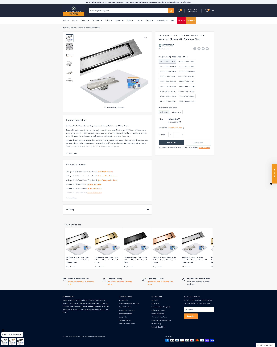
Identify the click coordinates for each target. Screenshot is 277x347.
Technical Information (94, 184)
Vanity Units (123, 317)
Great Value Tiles (125, 307)
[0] (179, 11)
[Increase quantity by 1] (182, 134)
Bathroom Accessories (127, 323)
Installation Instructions (105, 172)
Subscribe (190, 316)
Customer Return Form (159, 317)
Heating (148, 20)
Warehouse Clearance (126, 310)
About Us (154, 300)
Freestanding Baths (125, 313)
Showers (118, 20)
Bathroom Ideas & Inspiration (161, 307)
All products (72, 27)
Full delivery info (204, 147)
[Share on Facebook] (194, 48)
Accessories (161, 20)
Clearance (191, 20)
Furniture (83, 20)
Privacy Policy (156, 323)
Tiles (73, 20)
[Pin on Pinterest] (199, 48)
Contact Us (155, 303)
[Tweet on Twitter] (203, 48)
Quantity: (162, 134)
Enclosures (96, 20)
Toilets (107, 20)
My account (192, 11)
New (172, 20)
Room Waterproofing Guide (107, 180)
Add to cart (171, 142)
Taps (138, 20)
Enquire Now (198, 143)
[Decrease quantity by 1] (171, 134)
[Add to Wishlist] (146, 38)
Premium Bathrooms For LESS (129, 303)
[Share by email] (207, 48)
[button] (274, 174)
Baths (64, 20)
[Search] (171, 10)
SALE (180, 20)
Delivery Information (158, 310)
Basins (129, 20)
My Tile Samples (266, 345)
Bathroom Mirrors (125, 320)
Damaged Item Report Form (161, 320)
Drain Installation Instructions (107, 176)
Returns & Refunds (157, 313)
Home (64, 27)
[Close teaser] (271, 184)
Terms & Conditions (158, 327)
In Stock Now (123, 300)
